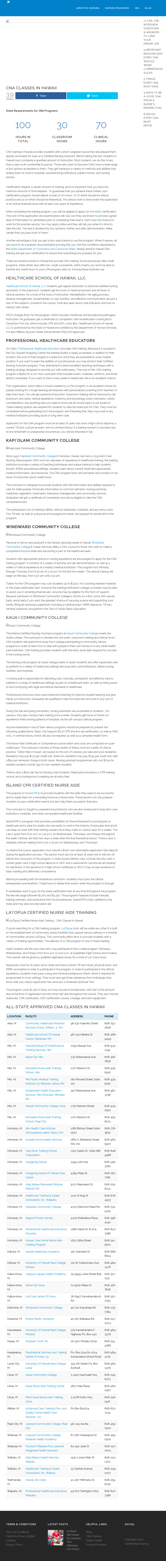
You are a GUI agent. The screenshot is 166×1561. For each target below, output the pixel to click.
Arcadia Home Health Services (43, 1139)
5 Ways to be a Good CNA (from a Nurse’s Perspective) (153, 100)
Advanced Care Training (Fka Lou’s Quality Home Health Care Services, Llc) (46, 1412)
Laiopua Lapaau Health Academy (45, 1274)
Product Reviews (96, 1544)
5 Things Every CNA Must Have (151, 82)
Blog (89, 1532)
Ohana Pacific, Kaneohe (39, 1318)
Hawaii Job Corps (35, 1479)
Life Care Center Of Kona (40, 1296)
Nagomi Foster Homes (39, 1218)
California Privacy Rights (20, 1536)
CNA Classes (94, 1536)
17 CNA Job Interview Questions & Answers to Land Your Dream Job (151, 32)
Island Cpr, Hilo (34, 1057)
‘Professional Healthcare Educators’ (38, 348)
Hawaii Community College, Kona (45, 1106)
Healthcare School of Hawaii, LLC (26, 286)
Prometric (95, 211)
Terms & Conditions (17, 1532)
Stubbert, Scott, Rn (36, 1341)
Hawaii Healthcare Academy (42, 1251)
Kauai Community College (41, 1374)
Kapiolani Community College (38, 456)
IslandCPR (30, 793)
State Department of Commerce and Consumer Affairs (43, 249)
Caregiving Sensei (36, 1162)
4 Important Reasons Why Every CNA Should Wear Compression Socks (153, 61)
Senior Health (94, 1540)
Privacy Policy (14, 1544)
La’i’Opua (66, 928)
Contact (11, 1540)
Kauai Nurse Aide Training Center (44, 1386)
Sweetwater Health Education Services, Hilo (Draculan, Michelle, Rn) (45, 1095)
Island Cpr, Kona (35, 1285)
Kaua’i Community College (82, 633)
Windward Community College (43, 1307)
